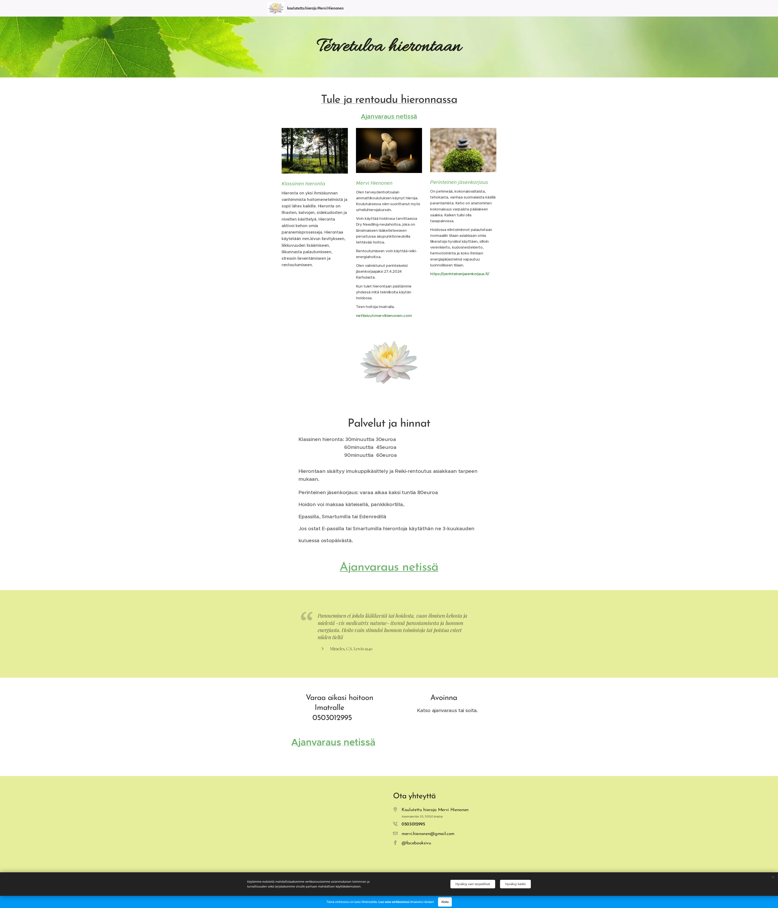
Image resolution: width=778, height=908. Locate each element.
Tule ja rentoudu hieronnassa (389, 100)
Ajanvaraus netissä (389, 567)
